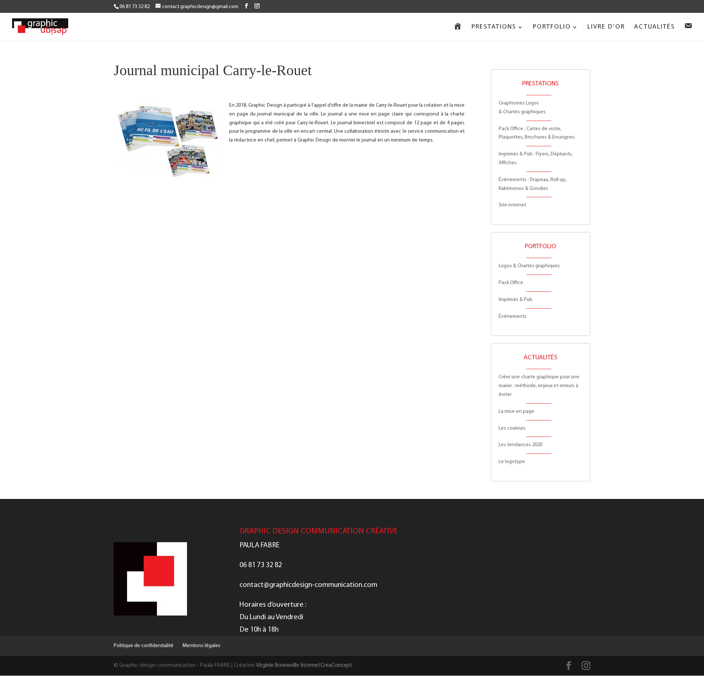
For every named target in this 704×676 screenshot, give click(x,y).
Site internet (512, 205)
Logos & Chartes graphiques (529, 266)
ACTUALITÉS (654, 27)
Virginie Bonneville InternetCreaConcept (304, 665)
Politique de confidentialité (143, 646)
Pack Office (511, 283)
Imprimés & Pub (515, 299)
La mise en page (516, 411)
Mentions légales (201, 646)
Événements (513, 316)
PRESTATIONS (494, 27)
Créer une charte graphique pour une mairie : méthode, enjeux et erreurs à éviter (539, 385)
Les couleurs (512, 428)
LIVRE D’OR (606, 27)
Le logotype (512, 461)
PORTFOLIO (552, 27)
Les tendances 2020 (520, 445)
